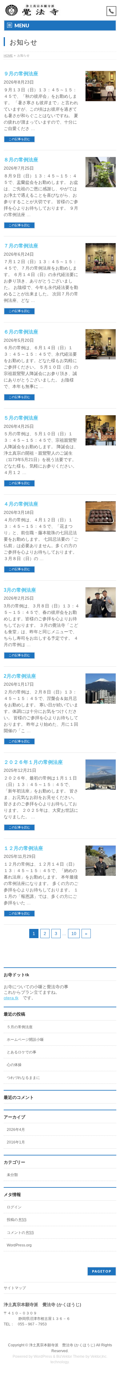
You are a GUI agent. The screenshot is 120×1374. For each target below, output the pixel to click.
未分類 (12, 1175)
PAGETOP (101, 1271)
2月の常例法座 (20, 676)
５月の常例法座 (21, 417)
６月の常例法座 (21, 331)
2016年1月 (16, 1142)
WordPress (43, 1356)
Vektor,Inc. (98, 1356)
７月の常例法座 (21, 245)
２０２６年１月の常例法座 (33, 762)
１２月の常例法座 (23, 848)
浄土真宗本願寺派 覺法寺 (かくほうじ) (62, 1345)
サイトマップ (15, 1288)
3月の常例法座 (20, 590)
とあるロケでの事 (21, 1052)
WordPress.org (19, 1245)
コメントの (20, 1232)
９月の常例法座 (21, 73)
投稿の (16, 1220)
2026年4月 (16, 1129)
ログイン (14, 1207)
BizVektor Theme (70, 1356)
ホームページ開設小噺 (25, 1039)
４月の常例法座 (21, 504)
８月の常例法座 (21, 159)
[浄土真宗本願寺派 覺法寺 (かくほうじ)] (33, 10)
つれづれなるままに (23, 1078)
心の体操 (14, 1065)
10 (73, 933)
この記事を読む (19, 139)
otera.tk (11, 997)
